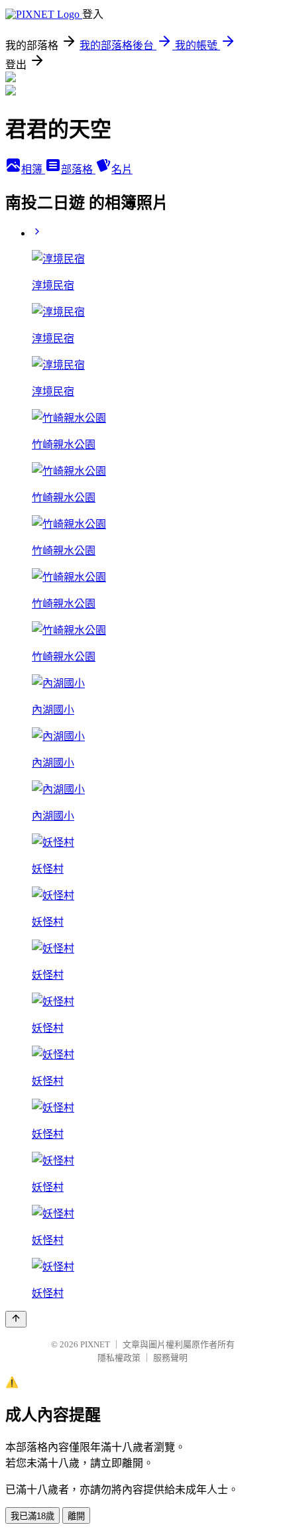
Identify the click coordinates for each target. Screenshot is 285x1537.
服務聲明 (170, 1358)
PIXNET (95, 1344)
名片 (122, 169)
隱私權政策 (119, 1358)
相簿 (33, 169)
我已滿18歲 (32, 1516)
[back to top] (16, 1319)
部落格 (78, 169)
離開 (76, 1516)
